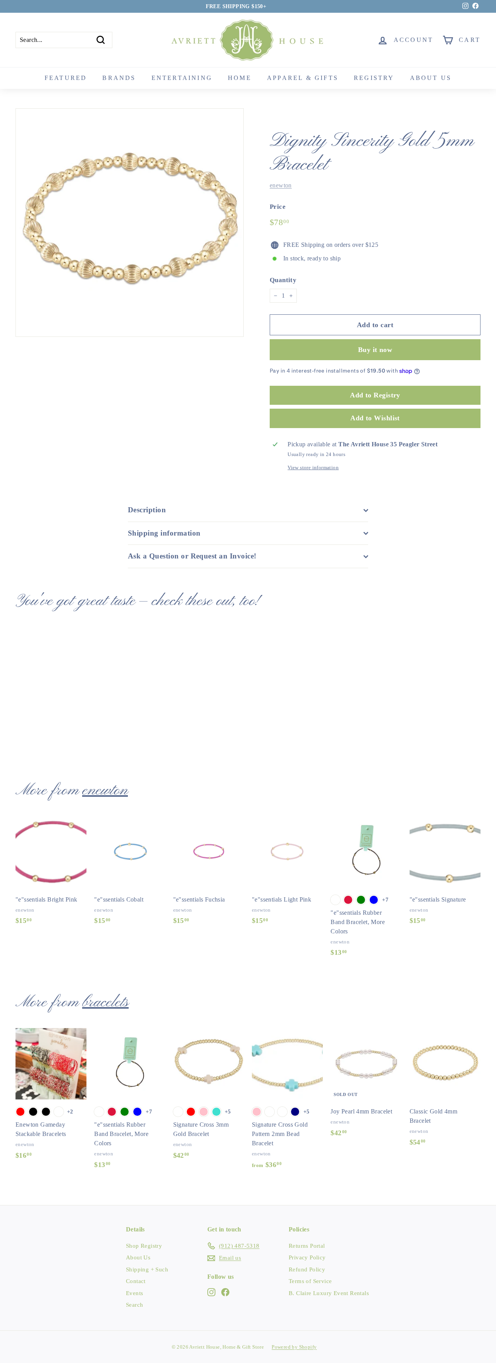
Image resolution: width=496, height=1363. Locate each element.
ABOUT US (431, 78)
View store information (313, 467)
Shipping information (164, 533)
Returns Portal (307, 1246)
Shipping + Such (147, 1269)
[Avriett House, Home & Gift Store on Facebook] (225, 1291)
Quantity (283, 280)
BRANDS (119, 78)
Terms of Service (310, 1281)
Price (278, 206)
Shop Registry (144, 1246)
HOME (239, 78)
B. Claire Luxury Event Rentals (329, 1293)
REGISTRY (374, 78)
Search (134, 1305)
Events (134, 1293)
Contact (136, 1281)
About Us (138, 1257)
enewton (281, 185)
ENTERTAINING (182, 78)
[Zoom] (129, 222)
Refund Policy (307, 1269)
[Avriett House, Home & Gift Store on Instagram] (211, 1291)
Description (147, 510)
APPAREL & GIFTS (302, 78)
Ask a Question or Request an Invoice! (192, 556)
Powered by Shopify (294, 1347)
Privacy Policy (307, 1257)
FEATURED (66, 78)
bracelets (105, 1002)
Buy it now (375, 350)
